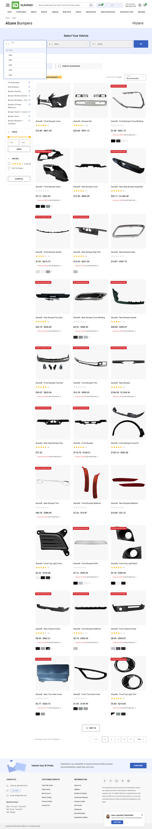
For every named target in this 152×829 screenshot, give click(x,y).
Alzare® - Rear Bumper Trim (47, 503)
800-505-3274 (131, 6)
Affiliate (77, 789)
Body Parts (67, 12)
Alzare (14, 18)
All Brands (78, 809)
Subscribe (138, 766)
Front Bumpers (14, 83)
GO (141, 44)
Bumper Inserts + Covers (18, 112)
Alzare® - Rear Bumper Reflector (124, 503)
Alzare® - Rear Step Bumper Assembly (127, 187)
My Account (46, 793)
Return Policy (47, 797)
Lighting (55, 12)
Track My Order (47, 785)
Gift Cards (78, 805)
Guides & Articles (80, 793)
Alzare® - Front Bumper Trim (85, 383)
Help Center (46, 789)
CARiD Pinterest (122, 780)
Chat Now (117, 822)
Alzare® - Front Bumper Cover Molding (127, 121)
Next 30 (92, 728)
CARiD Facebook (104, 780)
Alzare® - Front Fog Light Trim (123, 694)
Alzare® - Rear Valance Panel (48, 629)
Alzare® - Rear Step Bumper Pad (49, 443)
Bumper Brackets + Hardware (15, 122)
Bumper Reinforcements (17, 96)
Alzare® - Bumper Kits (82, 121)
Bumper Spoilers (14, 91)
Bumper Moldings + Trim (17, 100)
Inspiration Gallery (81, 817)
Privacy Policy (47, 801)
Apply (19, 149)
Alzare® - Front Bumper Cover (48, 121)
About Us (77, 785)
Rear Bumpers (13, 87)
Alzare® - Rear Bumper (120, 383)
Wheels (34, 12)
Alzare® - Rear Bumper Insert (123, 252)
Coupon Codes (79, 801)
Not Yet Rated (17, 168)
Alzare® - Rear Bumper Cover (85, 187)
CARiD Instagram (128, 780)
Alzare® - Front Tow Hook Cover (86, 694)
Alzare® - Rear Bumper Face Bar (49, 317)
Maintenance (91, 12)
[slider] (8, 137)
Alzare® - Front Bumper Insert (48, 187)
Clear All (19, 179)
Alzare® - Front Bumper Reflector (87, 503)
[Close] (142, 815)
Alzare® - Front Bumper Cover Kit (125, 443)
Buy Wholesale (79, 813)
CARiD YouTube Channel (116, 780)
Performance (21, 12)
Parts (10, 12)
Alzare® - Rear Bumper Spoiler (123, 317)
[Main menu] (8, 5)
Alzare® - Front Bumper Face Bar (49, 383)
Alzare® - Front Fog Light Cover (49, 563)
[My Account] (140, 5)
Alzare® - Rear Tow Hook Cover (49, 694)
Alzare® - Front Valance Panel (123, 629)
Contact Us (46, 805)
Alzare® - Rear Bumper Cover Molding (89, 317)
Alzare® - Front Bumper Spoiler (49, 252)
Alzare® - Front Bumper (83, 443)
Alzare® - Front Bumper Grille (85, 563)
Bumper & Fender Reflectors (14, 106)
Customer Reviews (81, 797)
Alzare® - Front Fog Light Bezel (124, 563)
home (7, 18)
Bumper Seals (13, 116)
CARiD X (110, 780)
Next (139, 739)
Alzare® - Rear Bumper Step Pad (86, 252)
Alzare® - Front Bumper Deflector (87, 629)
